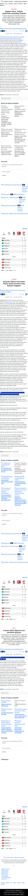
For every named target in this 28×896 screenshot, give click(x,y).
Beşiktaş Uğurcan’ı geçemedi (21, 208)
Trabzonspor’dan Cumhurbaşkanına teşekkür (20, 483)
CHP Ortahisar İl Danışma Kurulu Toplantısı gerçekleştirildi (6, 497)
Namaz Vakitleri (4, 871)
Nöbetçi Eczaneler (5, 869)
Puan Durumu (4, 874)
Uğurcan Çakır (15, 661)
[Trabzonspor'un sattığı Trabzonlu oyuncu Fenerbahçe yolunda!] (7, 723)
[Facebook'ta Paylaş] (1, 31)
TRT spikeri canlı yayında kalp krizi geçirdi (6, 469)
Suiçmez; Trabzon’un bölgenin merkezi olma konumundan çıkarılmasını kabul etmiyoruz (21, 501)
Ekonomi (20, 3)
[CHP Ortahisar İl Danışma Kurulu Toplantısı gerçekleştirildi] (7, 490)
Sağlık (25, 3)
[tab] (4, 234)
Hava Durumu (4, 870)
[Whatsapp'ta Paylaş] (4, 31)
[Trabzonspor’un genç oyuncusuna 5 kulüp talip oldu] (21, 710)
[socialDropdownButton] (5, 294)
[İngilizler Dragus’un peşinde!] (7, 709)
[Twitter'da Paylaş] (2, 31)
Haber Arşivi (4, 879)
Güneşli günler (19, 194)
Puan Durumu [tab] (5, 228)
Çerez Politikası (15, 894)
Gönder (4, 175)
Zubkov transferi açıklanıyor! (6, 705)
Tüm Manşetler (4, 876)
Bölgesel (2, 3)
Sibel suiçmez (5, 455)
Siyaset (15, 3)
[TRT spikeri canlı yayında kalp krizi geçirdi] (7, 464)
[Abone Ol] (26, 31)
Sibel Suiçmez (9, 302)
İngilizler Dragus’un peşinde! (7, 713)
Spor (6, 3)
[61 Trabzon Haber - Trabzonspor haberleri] (14, 1)
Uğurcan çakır (5, 693)
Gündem (10, 3)
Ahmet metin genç (6, 98)
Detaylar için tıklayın (14, 274)
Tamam (21, 894)
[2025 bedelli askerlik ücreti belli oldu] (7, 477)
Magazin (2, 5)
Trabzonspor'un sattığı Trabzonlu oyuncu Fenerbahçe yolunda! (7, 730)
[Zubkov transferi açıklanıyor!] (7, 701)
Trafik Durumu (4, 873)
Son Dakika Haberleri (6, 877)
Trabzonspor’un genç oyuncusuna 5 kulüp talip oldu (21, 715)
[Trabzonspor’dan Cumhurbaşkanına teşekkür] (21, 478)
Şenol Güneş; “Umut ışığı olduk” (22, 200)
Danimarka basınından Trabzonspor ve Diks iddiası (19, 730)
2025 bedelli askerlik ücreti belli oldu (7, 481)
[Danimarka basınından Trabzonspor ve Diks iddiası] (21, 723)
